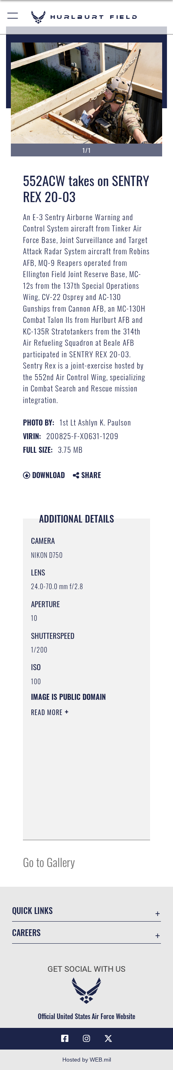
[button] (13, 17)
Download (47, 475)
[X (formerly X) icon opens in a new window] (108, 1039)
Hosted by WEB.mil (86, 1059)
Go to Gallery (49, 861)
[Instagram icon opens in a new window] (86, 1039)
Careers (26, 932)
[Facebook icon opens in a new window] (65, 1039)
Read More (48, 712)
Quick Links (32, 910)
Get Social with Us (86, 969)
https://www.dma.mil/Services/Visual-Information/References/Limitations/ (80, 825)
